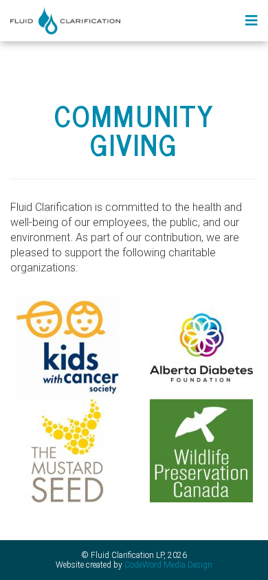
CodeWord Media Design (168, 565)
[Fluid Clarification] (65, 19)
